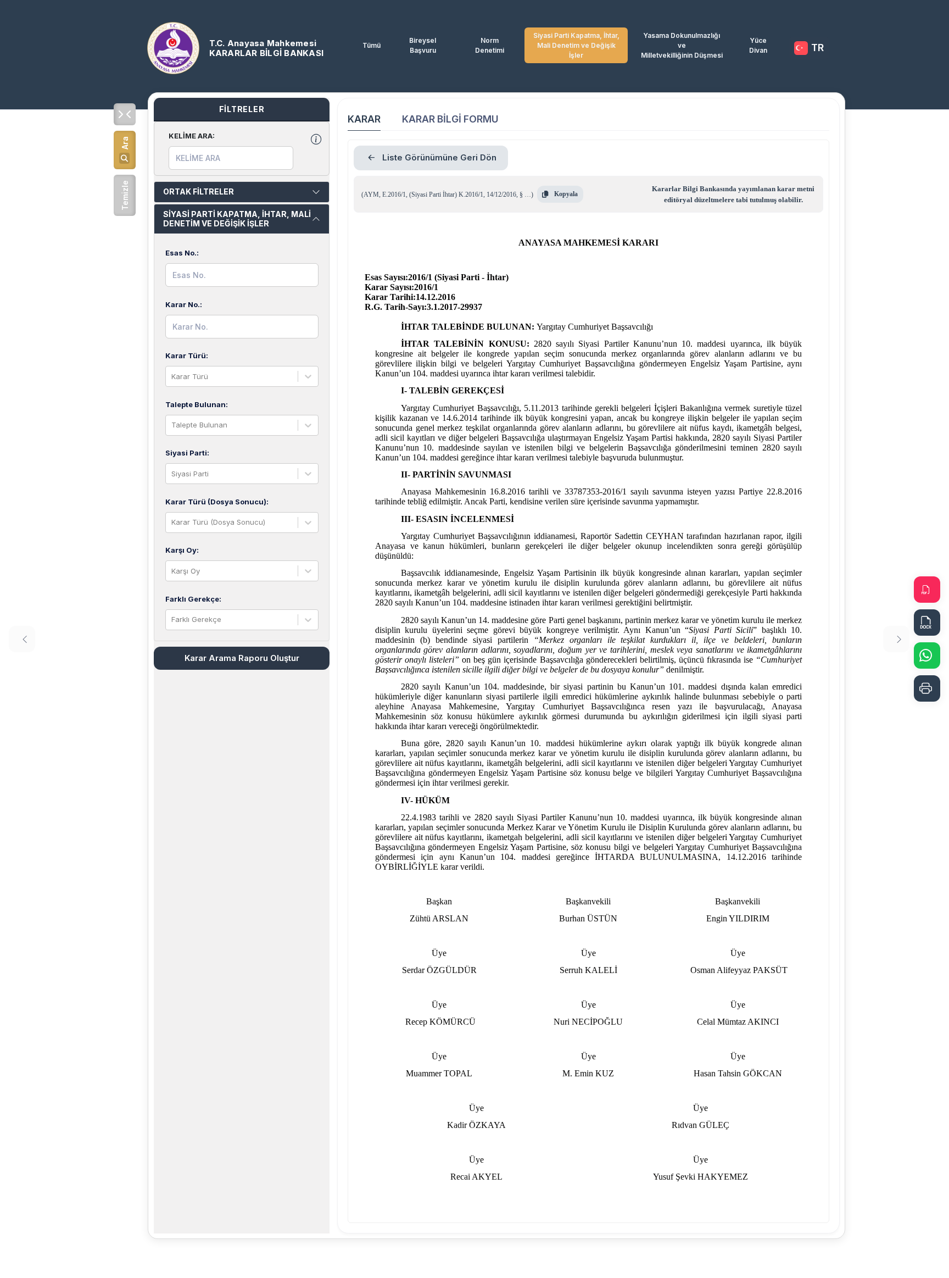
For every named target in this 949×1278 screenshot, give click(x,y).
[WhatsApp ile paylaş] (927, 655)
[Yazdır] (927, 688)
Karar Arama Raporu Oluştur (242, 658)
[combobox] (172, 376)
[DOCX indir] (927, 622)
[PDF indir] (927, 589)
